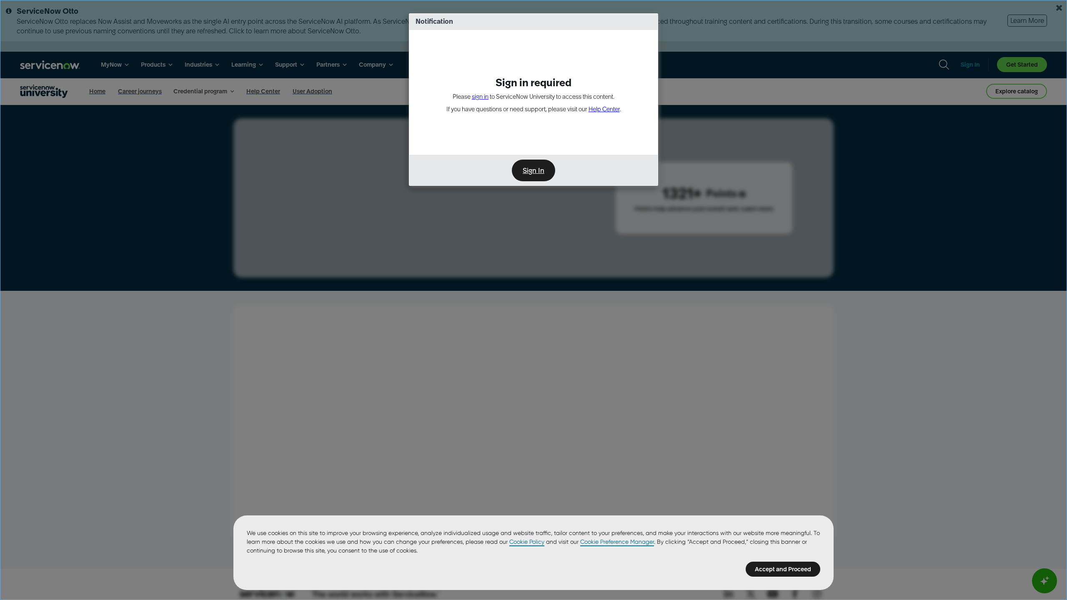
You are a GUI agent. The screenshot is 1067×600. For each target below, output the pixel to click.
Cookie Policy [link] (526, 541)
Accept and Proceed (783, 569)
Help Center (604, 109)
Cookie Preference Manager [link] (617, 541)
